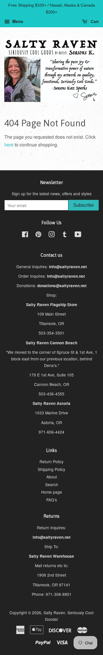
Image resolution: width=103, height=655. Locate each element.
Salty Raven (54, 612)
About (51, 477)
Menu (17, 21)
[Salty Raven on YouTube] (78, 235)
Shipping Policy (51, 469)
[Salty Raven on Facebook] (25, 235)
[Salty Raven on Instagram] (51, 235)
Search (51, 484)
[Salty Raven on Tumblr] (65, 235)
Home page (51, 492)
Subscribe (83, 205)
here (8, 144)
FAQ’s (51, 500)
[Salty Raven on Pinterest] (38, 235)
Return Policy (51, 461)
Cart (94, 21)
